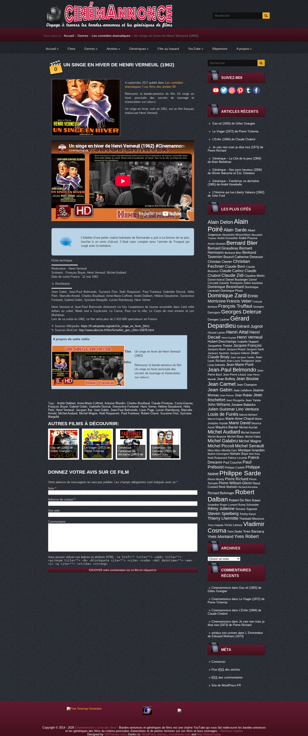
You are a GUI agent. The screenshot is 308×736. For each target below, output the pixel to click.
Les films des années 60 (160, 86)
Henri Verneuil (249, 337)
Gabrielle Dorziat (100, 406)
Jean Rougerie (235, 400)
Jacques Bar (84, 410)
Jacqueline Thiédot (220, 345)
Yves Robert (246, 536)
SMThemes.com (115, 734)
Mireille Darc (229, 450)
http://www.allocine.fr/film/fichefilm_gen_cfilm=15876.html (116, 330)
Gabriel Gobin (78, 406)
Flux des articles (225, 669)
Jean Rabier (244, 395)
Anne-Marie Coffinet (90, 403)
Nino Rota (254, 453)
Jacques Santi (255, 349)
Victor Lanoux (233, 525)
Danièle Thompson (231, 283)
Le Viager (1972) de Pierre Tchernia (235, 131)
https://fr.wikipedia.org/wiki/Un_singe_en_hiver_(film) (115, 326)
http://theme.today (209, 734)
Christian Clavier (220, 261)
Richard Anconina (247, 487)
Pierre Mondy (216, 479)
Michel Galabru (223, 440)
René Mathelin (228, 487)
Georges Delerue (241, 312)
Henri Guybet (228, 337)
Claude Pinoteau (162, 403)
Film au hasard (168, 49)
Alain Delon (220, 222)
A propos (244, 49)
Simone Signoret (246, 509)
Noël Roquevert (217, 457)
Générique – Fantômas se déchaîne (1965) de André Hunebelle (233, 182)
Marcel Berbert (248, 414)
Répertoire (220, 49)
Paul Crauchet (232, 462)
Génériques (139, 49)
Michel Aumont (250, 432)
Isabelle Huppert (248, 341)
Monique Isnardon (251, 450)
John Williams (219, 404)
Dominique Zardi (227, 295)
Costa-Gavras (184, 403)
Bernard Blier (241, 243)
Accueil (69, 35)
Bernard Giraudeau (223, 248)
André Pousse (248, 238)
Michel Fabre (253, 436)
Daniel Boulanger (237, 279)
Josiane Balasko (243, 404)
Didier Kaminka (253, 283)
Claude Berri (235, 266)
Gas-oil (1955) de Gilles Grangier (233, 123)
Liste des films (106, 727)
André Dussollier (227, 238)
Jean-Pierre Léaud (234, 374)
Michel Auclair (248, 427)
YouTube (195, 49)
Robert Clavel (150, 413)
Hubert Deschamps (222, 341)
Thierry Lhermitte (223, 518)
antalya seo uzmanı (224, 632)
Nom (52, 488)
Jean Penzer (227, 395)
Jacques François (247, 345)
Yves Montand (220, 536)
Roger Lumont (228, 504)
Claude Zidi (232, 275)
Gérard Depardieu (228, 322)
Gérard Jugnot (250, 326)
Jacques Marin (217, 349)
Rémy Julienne (221, 508)
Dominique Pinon (232, 290)
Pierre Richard (236, 479)
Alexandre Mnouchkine (236, 234)
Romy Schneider (248, 504)
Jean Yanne (253, 400)
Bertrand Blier (233, 252)
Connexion (218, 661)
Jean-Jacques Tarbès (242, 357)
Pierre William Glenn (235, 483)
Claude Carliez (232, 271)
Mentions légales (232, 731)
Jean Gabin (220, 389)
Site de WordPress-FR (226, 685)
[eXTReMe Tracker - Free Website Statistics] (147, 713)
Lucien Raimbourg (167, 410)
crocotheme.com (180, 734)
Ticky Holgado (215, 525)
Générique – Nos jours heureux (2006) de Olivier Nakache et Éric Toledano (235, 171)
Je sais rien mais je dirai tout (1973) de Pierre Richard (236, 623)
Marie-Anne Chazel (239, 418)
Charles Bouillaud (138, 403)
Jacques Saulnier (218, 353)
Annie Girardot (216, 243)
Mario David (240, 422)
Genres (83, 35)
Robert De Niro (240, 500)
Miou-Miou (214, 450)
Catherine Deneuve (248, 257)
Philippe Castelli (235, 467)
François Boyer (58, 406)
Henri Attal (237, 332)
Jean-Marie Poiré (240, 364)
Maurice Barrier (227, 427)
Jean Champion (247, 384)
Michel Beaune (217, 436)
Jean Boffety (226, 379)
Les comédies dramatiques (111, 35)
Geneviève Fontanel (126, 406)
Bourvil (228, 257)
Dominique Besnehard (226, 287)
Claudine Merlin (254, 275)
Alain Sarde (235, 229)
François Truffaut (235, 306)
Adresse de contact (62, 499)
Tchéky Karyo (247, 514)
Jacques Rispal (236, 349)
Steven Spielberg (223, 513)
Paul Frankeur (130, 413)
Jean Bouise (247, 378)
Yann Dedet (234, 531)
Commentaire (56, 521)
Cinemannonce (221, 587)
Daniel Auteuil (216, 279)
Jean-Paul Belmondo (232, 370)
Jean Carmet (222, 384)
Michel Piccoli (221, 445)
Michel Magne (250, 441)
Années (113, 49)
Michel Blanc (235, 436)
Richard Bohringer (221, 493)
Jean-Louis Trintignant (240, 360)
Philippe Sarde (240, 473)
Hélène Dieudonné (170, 406)
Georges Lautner (218, 319)
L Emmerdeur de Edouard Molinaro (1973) (235, 634)
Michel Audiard (224, 432)
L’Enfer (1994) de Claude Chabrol (233, 139)
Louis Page (146, 410)
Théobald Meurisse (251, 518)
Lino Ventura (247, 409)
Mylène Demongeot (218, 453)
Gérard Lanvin (216, 332)
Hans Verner (148, 406)
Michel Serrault (249, 445)
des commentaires (227, 677)
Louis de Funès (223, 414)
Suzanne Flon (169, 413)
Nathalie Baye (239, 453)
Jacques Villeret (240, 353)
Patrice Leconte (237, 457)
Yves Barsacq (253, 531)
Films (71, 49)
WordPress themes (154, 734)
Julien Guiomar (221, 409)
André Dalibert (66, 403)
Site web (53, 510)
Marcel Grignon (216, 419)
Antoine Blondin (115, 403)
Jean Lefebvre (242, 390)
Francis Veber (239, 301)
